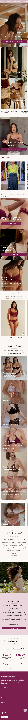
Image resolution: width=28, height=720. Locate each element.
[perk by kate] (7, 5)
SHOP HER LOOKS (5, 196)
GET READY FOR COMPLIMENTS (14, 254)
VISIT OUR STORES (14, 628)
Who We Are (3, 693)
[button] (19, 5)
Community (3, 697)
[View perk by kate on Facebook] (5, 713)
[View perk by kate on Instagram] (2, 713)
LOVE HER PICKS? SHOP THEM (14, 149)
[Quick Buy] (23, 334)
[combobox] (4, 717)
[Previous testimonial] (9, 559)
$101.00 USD (20, 337)
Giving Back (3, 702)
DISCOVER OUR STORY (14, 624)
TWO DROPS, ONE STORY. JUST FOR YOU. (14, 41)
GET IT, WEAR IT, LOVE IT (6, 285)
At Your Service (4, 707)
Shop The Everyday (11, 223)
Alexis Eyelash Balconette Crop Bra (8, 337)
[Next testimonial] (19, 559)
